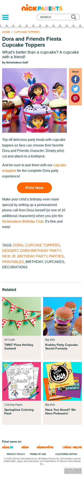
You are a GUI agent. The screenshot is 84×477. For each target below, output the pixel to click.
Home (6, 32)
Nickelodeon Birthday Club (22, 221)
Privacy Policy (16, 454)
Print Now (34, 188)
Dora (18, 245)
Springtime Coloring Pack (19, 411)
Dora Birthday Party (40, 250)
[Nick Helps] (72, 447)
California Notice (66, 454)
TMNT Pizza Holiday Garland (18, 346)
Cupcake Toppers (27, 32)
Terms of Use (38, 454)
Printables (13, 262)
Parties (56, 256)
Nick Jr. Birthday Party (24, 256)
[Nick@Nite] (45, 447)
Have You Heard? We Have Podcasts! (60, 411)
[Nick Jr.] (7, 447)
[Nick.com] (25, 447)
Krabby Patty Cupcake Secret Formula (61, 346)
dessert (10, 250)
